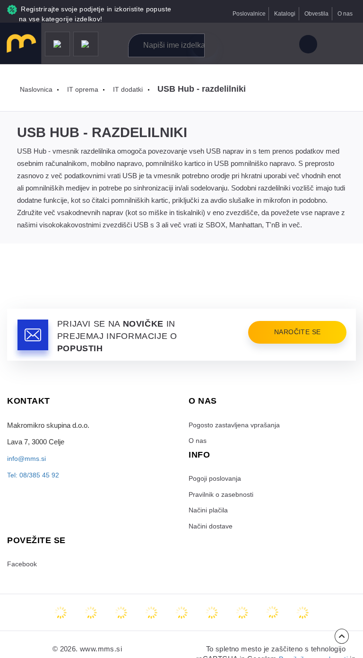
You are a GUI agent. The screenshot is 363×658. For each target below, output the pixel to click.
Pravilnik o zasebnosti (222, 497)
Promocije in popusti (57, 44)
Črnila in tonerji (86, 44)
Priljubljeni (259, 45)
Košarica (280, 45)
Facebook (22, 568)
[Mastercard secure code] (242, 617)
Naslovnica (37, 89)
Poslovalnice (242, 13)
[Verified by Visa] (212, 617)
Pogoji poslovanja (215, 480)
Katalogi (280, 13)
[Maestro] (91, 617)
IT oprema (85, 89)
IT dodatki (130, 89)
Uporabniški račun (307, 45)
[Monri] (302, 617)
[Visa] (121, 617)
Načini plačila (209, 513)
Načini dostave (211, 530)
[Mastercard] (60, 617)
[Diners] (151, 617)
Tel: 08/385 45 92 (33, 475)
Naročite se (294, 333)
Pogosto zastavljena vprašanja (236, 425)
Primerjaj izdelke (238, 45)
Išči (204, 45)
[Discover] (181, 617)
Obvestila (314, 13)
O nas (344, 13)
